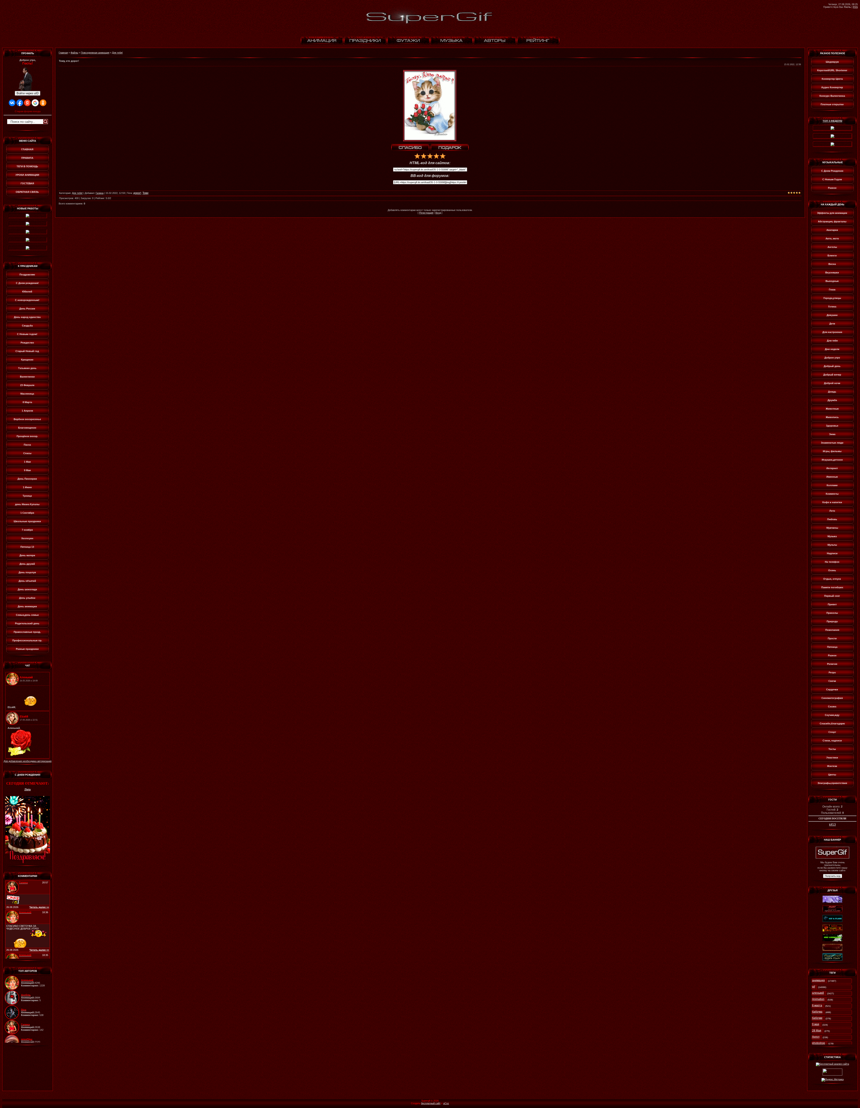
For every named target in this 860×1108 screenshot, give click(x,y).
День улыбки (27, 598)
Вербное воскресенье (27, 419)
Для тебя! (117, 52)
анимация (818, 980)
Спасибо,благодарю (832, 723)
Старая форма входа (28, 111)
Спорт (832, 732)
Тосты (832, 749)
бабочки (817, 1018)
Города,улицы (832, 298)
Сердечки (832, 689)
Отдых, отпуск (832, 579)
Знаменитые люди (832, 442)
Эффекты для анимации (832, 213)
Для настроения (832, 332)
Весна (832, 264)
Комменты (832, 493)
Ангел (815, 1036)
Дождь (832, 391)
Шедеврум (832, 61)
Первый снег (832, 596)
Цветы (832, 774)
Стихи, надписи (832, 740)
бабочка (817, 1011)
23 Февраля (27, 385)
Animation (818, 999)
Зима (832, 434)
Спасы (27, 453)
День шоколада (27, 589)
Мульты (832, 544)
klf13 (832, 824)
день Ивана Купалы (27, 504)
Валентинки (27, 376)
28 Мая (816, 1030)
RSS (855, 7)
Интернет (832, 468)
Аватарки (832, 230)
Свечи (832, 681)
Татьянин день (27, 368)
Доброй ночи (832, 383)
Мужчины (832, 527)
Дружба (832, 400)
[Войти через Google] (35, 102)
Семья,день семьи (27, 615)
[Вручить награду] (450, 148)
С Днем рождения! (27, 283)
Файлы (74, 52)
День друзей (27, 564)
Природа (832, 621)
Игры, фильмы (832, 451)
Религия (832, 664)
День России (27, 308)
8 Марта (27, 402)
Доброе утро (832, 357)
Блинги (832, 255)
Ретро (832, 672)
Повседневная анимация (95, 52)
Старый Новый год (27, 351)
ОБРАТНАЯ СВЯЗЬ (27, 192)
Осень (832, 570)
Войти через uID (28, 93)
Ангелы (832, 247)
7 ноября (27, 529)
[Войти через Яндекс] (27, 102)
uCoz (446, 1103)
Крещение (27, 359)
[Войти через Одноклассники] (43, 102)
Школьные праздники (27, 521)
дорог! (137, 193)
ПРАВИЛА (27, 158)
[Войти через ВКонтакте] (12, 102)
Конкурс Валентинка (832, 95)
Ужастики (832, 757)
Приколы (832, 613)
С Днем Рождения (832, 171)
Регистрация (426, 212)
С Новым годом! (27, 334)
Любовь (832, 519)
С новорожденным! (27, 300)
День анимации (27, 606)
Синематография (832, 698)
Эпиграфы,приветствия (832, 783)
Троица (27, 495)
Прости (832, 638)
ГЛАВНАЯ (27, 149)
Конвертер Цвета (832, 78)
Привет (832, 604)
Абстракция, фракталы (832, 221)
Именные (832, 476)
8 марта (817, 1005)
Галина (99, 193)
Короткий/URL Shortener (832, 70)
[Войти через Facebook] (19, 102)
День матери (27, 555)
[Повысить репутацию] (410, 148)
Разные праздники (27, 649)
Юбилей (27, 291)
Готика (832, 306)
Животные (832, 408)
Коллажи (832, 485)
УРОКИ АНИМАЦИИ (27, 175)
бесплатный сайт (431, 1103)
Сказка (832, 706)
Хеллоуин (27, 538)
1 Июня (27, 487)
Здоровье (832, 425)
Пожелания (832, 630)
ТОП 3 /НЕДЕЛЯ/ (832, 121)
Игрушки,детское (832, 459)
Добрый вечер (832, 374)
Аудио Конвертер (832, 87)
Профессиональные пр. (27, 640)
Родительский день (27, 623)
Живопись (832, 417)
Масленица (27, 393)
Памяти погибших (832, 587)
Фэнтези (832, 766)
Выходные (832, 281)
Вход (438, 212)
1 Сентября (27, 512)
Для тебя (832, 340)
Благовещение (27, 427)
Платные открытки (832, 104)
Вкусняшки (832, 272)
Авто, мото (832, 238)
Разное (832, 188)
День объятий (27, 581)
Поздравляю (27, 274)
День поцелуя (27, 572)
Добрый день (832, 366)
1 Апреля (27, 410)
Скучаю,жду (832, 715)
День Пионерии (27, 478)
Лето (832, 510)
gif (813, 986)
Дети (832, 323)
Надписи (832, 553)
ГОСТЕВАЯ (27, 183)
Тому (145, 193)
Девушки (832, 315)
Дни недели (832, 349)
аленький (818, 992)
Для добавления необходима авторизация (28, 761)
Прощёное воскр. (27, 436)
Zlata (27, 789)
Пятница (832, 647)
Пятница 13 (27, 546)
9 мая (815, 1024)
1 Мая (27, 461)
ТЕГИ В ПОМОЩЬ (27, 166)
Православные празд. (27, 632)
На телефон (832, 561)
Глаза (832, 289)
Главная (63, 52)
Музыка (832, 536)
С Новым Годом (832, 179)
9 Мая (27, 470)
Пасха (27, 444)
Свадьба (27, 325)
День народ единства (27, 317)
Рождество (27, 342)
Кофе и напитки (832, 502)
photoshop (818, 1043)
